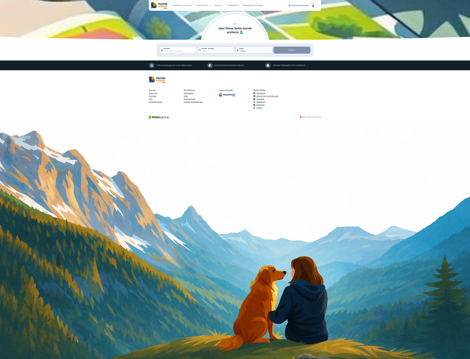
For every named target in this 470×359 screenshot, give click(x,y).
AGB (186, 96)
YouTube (260, 99)
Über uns (153, 93)
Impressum (189, 93)
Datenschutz (189, 99)
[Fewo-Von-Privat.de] (235, 95)
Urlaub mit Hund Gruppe (267, 96)
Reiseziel (167, 48)
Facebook (260, 93)
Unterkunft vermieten (300, 5)
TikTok (259, 108)
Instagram (260, 102)
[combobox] (178, 50)
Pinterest (260, 105)
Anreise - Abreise (207, 48)
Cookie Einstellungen (193, 102)
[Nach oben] (464, 353)
